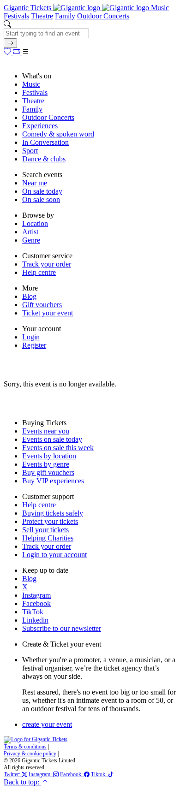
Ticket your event (47, 313)
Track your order (46, 264)
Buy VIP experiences (53, 481)
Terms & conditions (25, 746)
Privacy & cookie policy (30, 753)
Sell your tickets (45, 530)
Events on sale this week (58, 447)
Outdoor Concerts (103, 16)
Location (35, 223)
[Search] (10, 43)
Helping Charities (47, 538)
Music (160, 8)
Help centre (39, 272)
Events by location (49, 456)
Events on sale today (52, 439)
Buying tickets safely (52, 513)
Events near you (45, 431)
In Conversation (45, 142)
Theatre (42, 16)
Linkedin (35, 620)
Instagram (36, 595)
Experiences (40, 126)
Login (31, 337)
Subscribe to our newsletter (61, 628)
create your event (47, 724)
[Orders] (17, 52)
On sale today (42, 191)
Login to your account (54, 554)
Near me (34, 183)
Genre (31, 240)
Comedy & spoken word (58, 134)
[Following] (8, 52)
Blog (29, 296)
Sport (30, 150)
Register (34, 345)
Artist (30, 232)
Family (65, 16)
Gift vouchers (42, 305)
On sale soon (41, 199)
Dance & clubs (44, 159)
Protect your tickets (50, 521)
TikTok (32, 612)
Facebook (36, 603)
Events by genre (45, 464)
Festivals (16, 16)
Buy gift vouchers (48, 472)
